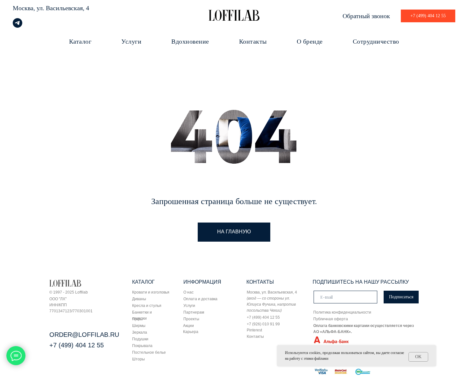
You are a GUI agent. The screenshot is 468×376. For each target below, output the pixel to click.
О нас (188, 292)
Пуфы (137, 319)
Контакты (253, 41)
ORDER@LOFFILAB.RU (84, 334)
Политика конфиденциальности (342, 312)
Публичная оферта (330, 319)
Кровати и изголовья (150, 292)
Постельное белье (149, 352)
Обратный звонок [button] (366, 15)
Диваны (139, 299)
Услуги (131, 41)
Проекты (191, 319)
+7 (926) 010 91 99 (263, 324)
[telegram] (17, 26)
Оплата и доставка (200, 299)
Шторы (138, 359)
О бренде (310, 41)
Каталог (80, 41)
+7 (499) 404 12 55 (76, 345)
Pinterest (254, 330)
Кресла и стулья (146, 305)
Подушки (140, 339)
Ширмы (138, 325)
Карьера (190, 332)
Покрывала (142, 346)
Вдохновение (190, 41)
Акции (188, 325)
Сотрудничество (376, 41)
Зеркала (139, 332)
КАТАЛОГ (143, 282)
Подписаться (401, 296)
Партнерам (193, 312)
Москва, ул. (28, 7)
